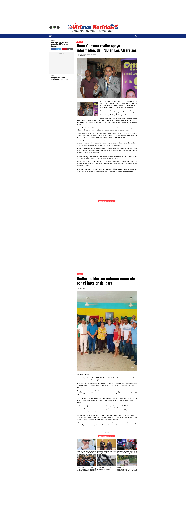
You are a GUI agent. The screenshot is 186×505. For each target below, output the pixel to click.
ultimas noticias (113, 429)
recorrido (105, 429)
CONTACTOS (124, 36)
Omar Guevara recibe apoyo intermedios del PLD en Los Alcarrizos (59, 44)
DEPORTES (110, 36)
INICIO (60, 36)
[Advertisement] (93, 10)
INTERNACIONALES (76, 36)
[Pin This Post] (64, 49)
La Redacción (83, 55)
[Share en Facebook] (53, 49)
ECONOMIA (91, 36)
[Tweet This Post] (58, 49)
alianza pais (84, 429)
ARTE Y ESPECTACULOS (101, 36)
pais (101, 429)
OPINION (117, 36)
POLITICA (85, 36)
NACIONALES (67, 36)
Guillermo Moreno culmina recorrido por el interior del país (59, 78)
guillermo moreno (93, 429)
